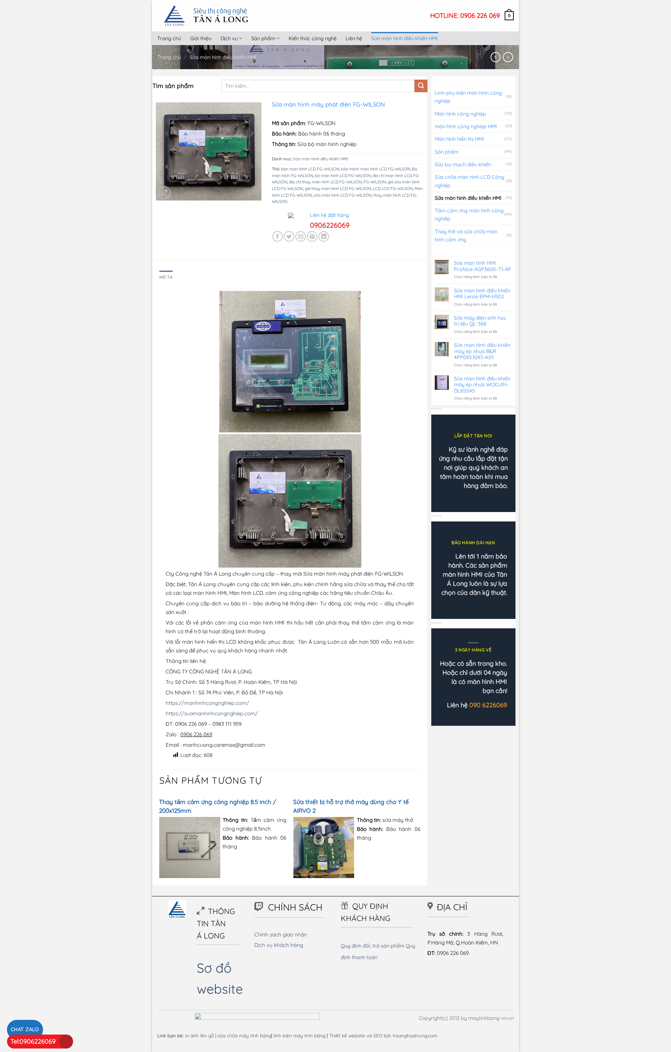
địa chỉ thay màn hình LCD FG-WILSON (325, 181)
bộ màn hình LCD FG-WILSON (343, 175)
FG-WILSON (374, 181)
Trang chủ (169, 38)
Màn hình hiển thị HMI (459, 139)
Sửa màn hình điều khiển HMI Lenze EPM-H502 (482, 293)
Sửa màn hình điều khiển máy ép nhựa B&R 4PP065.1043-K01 (482, 351)
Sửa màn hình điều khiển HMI (404, 38)
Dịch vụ (229, 38)
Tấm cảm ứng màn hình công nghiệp (469, 214)
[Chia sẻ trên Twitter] (289, 236)
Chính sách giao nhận (280, 934)
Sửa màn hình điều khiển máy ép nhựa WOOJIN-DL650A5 (482, 384)
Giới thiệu (200, 38)
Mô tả (166, 277)
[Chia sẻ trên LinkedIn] (323, 236)
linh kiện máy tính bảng (299, 1035)
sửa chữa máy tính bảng (244, 1035)
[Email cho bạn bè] (300, 236)
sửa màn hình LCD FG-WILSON (342, 195)
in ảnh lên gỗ (199, 1035)
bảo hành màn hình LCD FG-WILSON (375, 168)
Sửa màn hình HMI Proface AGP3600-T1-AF (482, 266)
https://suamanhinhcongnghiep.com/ (212, 713)
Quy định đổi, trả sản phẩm (372, 945)
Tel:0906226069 (33, 1041)
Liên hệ (354, 38)
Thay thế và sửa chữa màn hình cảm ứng (466, 235)
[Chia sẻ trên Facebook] (277, 236)
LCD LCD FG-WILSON (393, 188)
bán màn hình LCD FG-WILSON (310, 168)
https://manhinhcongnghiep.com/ (207, 703)
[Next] (420, 840)
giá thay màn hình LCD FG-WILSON (338, 188)
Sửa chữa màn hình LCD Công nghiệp (469, 181)
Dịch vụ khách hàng (278, 945)
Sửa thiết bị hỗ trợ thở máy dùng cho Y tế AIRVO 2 (351, 806)
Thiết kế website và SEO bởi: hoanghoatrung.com (383, 1035)
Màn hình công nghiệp (460, 113)
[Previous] (159, 840)
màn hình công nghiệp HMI (466, 126)
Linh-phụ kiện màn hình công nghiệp (468, 96)
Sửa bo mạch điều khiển (463, 164)
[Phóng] (164, 193)
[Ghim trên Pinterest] (312, 236)
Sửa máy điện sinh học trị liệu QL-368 (480, 321)
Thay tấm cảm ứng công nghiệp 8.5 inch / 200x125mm (217, 806)
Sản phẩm (263, 38)
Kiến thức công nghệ (313, 38)
